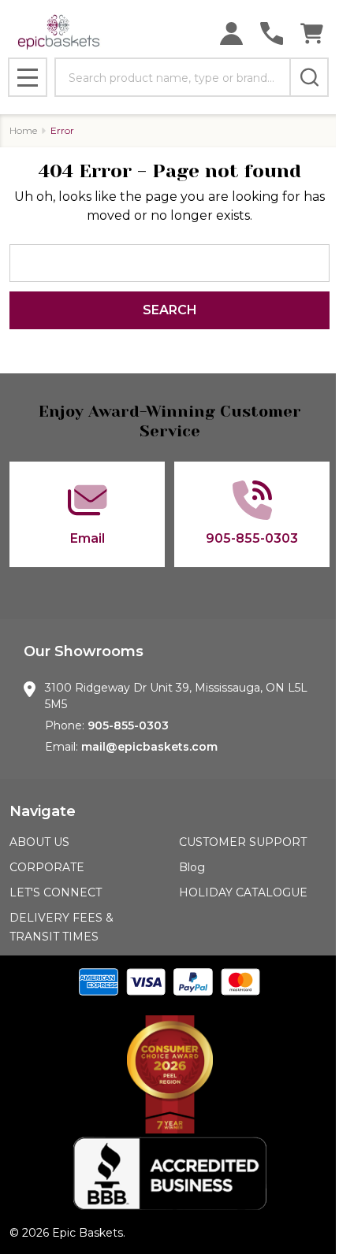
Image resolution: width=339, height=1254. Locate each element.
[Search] (309, 77)
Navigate (42, 811)
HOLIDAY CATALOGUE (243, 892)
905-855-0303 (128, 725)
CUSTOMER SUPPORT (243, 842)
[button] (169, 1074)
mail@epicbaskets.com (149, 747)
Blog (192, 867)
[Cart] (312, 33)
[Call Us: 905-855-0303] (271, 33)
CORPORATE (46, 867)
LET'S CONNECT (55, 892)
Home (23, 130)
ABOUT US (39, 842)
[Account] (231, 33)
